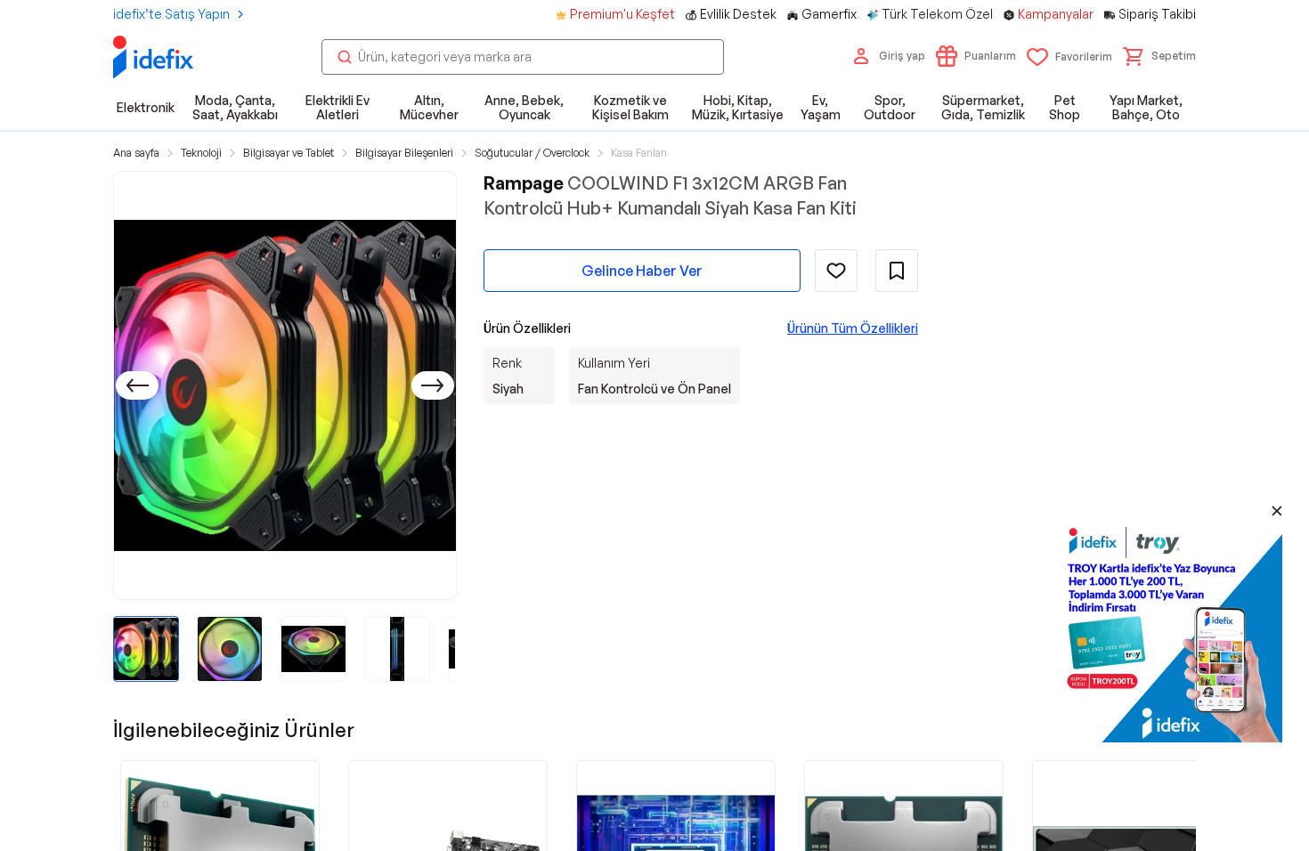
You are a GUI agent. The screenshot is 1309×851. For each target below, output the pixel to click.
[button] (1159, 56)
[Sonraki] (432, 385)
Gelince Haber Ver (642, 271)
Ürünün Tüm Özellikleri (852, 328)
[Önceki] (137, 385)
